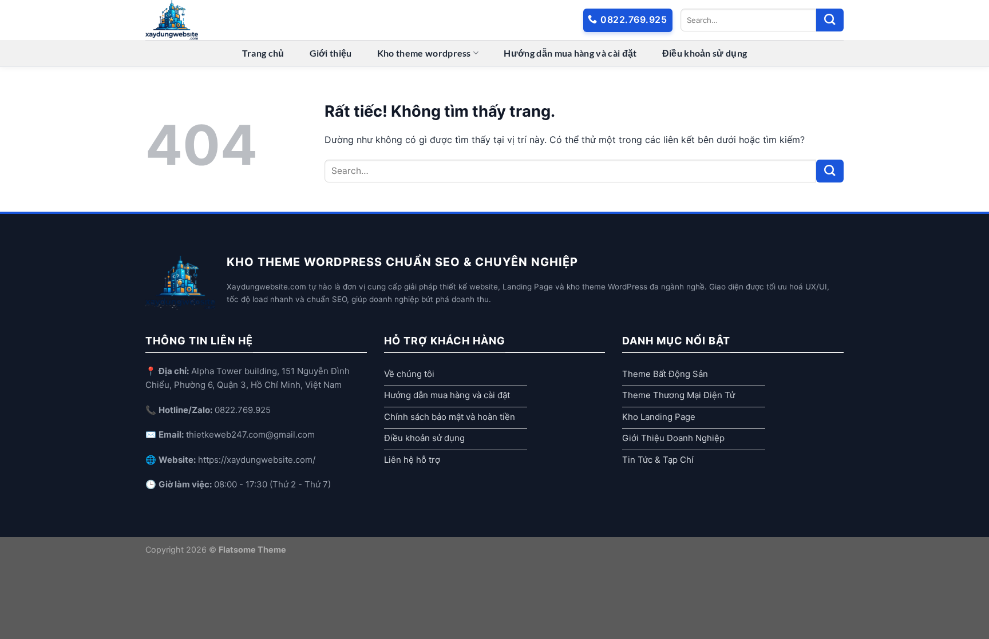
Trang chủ (263, 52)
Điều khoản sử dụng (704, 52)
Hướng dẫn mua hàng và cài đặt (570, 52)
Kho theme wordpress (424, 52)
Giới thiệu (331, 52)
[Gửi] (830, 20)
